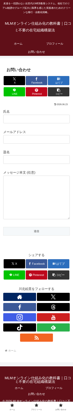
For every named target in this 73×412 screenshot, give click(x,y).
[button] (59, 91)
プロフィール (53, 388)
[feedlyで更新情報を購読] (53, 327)
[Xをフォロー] (53, 297)
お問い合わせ (36, 393)
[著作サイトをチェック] (19, 297)
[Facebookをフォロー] (19, 307)
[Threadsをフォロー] (53, 307)
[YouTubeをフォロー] (53, 317)
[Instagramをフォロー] (19, 317)
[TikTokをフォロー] (19, 327)
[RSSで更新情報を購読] (36, 338)
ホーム (19, 388)
